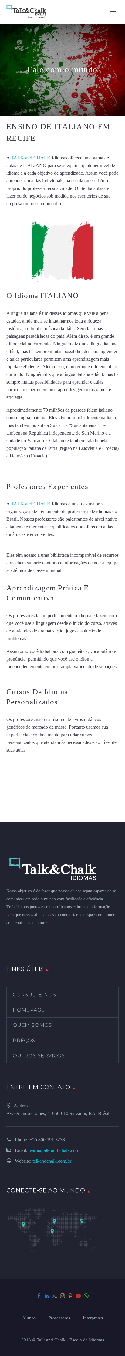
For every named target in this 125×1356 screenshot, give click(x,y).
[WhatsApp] (86, 1295)
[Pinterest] (70, 1295)
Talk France (17, 469)
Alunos (29, 1318)
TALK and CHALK (31, 157)
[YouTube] (78, 1295)
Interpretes (93, 1318)
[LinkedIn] (46, 1295)
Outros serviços (39, 1056)
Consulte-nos (34, 994)
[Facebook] (38, 1295)
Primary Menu (113, 11)
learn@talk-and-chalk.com (54, 1150)
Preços (24, 1040)
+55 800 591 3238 (47, 1139)
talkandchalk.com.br (51, 1161)
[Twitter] (54, 1295)
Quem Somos (32, 1025)
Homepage (29, 1010)
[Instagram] (62, 1295)
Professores (59, 1318)
